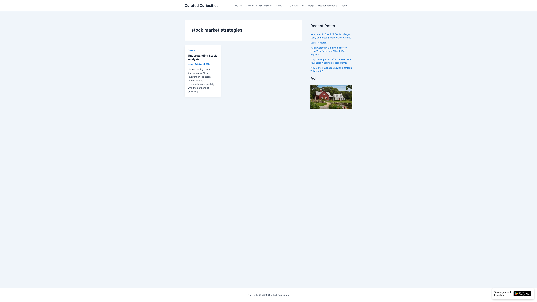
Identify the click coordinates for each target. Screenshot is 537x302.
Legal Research (318, 42)
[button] (302, 5)
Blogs (311, 5)
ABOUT (280, 5)
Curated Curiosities (201, 5)
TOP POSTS (294, 5)
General (192, 50)
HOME (238, 5)
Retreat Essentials (327, 5)
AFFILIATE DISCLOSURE (259, 5)
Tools (344, 5)
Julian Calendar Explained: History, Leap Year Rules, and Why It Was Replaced (328, 51)
